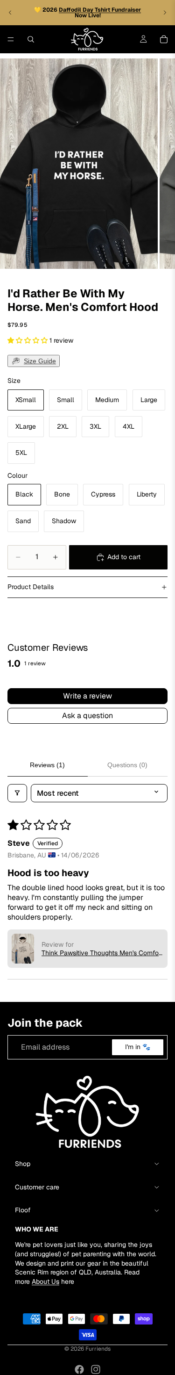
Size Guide (40, 361)
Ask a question (87, 715)
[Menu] (10, 39)
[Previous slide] (10, 12)
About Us (45, 1281)
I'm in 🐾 (137, 1047)
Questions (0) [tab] (127, 765)
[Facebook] (79, 1369)
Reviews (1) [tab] (47, 765)
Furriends (98, 1349)
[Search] (31, 39)
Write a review (87, 696)
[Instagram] (95, 1369)
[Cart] (164, 39)
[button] (28, 340)
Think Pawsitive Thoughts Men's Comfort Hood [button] (102, 953)
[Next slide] (164, 12)
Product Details (30, 587)
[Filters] (17, 793)
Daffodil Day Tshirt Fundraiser (100, 10)
